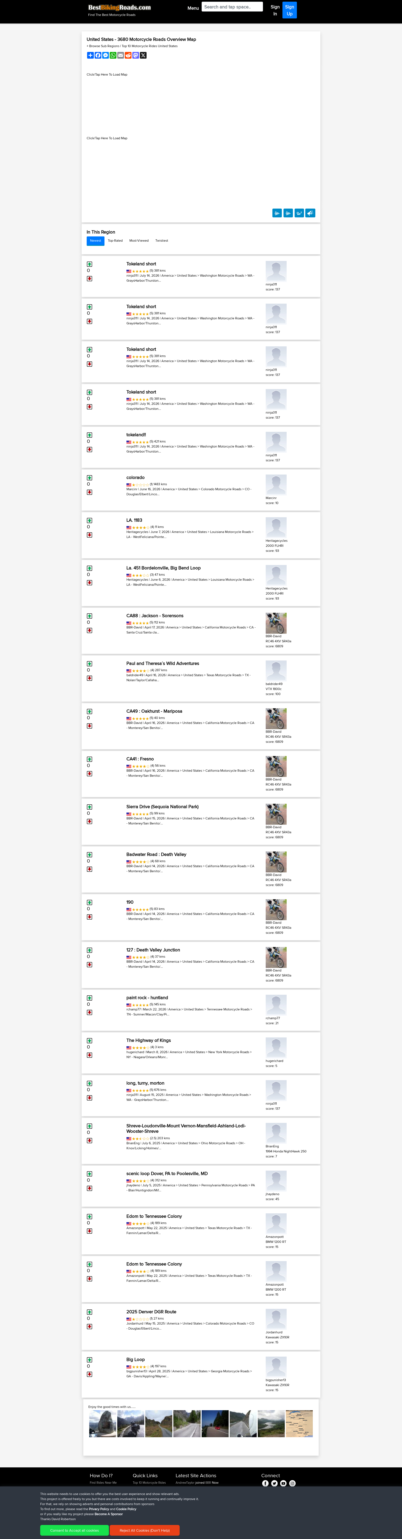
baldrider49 (134, 675)
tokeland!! (136, 434)
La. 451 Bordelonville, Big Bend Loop (163, 567)
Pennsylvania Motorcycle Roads (224, 1185)
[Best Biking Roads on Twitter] (274, 1483)
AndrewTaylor (185, 1482)
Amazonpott (135, 1228)
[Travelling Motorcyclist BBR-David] (276, 622)
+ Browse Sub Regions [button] (103, 46)
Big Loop (135, 1359)
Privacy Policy (99, 1509)
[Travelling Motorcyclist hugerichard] (276, 1047)
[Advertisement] (201, 106)
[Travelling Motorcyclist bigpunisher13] (276, 1366)
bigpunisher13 (136, 1371)
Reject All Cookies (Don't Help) (145, 1530)
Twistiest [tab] (161, 240)
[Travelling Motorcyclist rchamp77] (276, 1004)
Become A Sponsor (109, 1514)
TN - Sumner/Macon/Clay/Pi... (147, 1014)
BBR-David (134, 627)
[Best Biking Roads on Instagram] (292, 1483)
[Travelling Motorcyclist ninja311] (276, 270)
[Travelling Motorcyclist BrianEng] (276, 1132)
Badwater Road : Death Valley (156, 854)
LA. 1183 (134, 520)
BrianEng (133, 1143)
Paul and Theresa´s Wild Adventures (162, 663)
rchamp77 (133, 1009)
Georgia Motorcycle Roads (230, 1371)
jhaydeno (133, 1185)
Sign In (275, 10)
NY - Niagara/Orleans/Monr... (147, 1057)
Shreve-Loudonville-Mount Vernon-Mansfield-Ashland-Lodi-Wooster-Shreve (186, 1128)
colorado (135, 477)
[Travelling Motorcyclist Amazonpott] (276, 1223)
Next (319, 1423)
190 (129, 902)
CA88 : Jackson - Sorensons (154, 615)
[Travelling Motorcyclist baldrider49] (276, 670)
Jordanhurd (134, 1323)
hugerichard (135, 1052)
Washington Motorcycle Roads (222, 275)
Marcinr (131, 489)
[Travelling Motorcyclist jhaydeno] (276, 1180)
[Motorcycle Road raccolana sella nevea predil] (186, 1423)
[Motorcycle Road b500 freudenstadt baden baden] (215, 1423)
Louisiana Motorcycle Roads (230, 531)
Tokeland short (141, 263)
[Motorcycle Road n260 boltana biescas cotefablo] (243, 1423)
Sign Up (289, 10)
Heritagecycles (137, 531)
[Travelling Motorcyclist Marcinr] (276, 484)
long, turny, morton (145, 1083)
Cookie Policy (126, 1509)
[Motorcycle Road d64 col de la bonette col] (102, 1423)
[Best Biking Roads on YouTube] (283, 1483)
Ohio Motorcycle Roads (218, 1143)
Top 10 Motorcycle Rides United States (150, 46)
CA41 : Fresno (140, 758)
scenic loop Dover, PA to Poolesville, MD (167, 1173)
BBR (208, 1482)
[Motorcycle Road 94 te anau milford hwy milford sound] (130, 1423)
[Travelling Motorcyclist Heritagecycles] (276, 527)
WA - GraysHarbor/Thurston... (147, 1099)
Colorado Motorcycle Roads (221, 489)
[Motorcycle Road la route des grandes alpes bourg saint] (299, 1423)
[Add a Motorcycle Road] (299, 213)
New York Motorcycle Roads (228, 1052)
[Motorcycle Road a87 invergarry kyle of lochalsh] (271, 1423)
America (167, 275)
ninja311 (132, 275)
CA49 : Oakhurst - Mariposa (154, 711)
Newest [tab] (95, 240)
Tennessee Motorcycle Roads (228, 1009)
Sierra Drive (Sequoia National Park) (162, 806)
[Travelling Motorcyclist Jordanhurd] (276, 1318)
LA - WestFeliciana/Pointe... (146, 536)
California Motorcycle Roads (225, 627)
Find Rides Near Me (103, 1482)
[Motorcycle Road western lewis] (158, 1423)
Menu (193, 8)
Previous (83, 1423)
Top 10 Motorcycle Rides (149, 1482)
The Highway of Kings (148, 1040)
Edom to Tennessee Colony (154, 1216)
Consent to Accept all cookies (74, 1530)
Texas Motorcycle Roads (223, 675)
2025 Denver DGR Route (151, 1311)
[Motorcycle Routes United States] (128, 270)
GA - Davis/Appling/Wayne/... (147, 1376)
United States (187, 275)
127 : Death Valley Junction (153, 949)
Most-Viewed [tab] (139, 240)
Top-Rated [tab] (115, 240)
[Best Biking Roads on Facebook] (265, 1483)
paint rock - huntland (147, 997)
